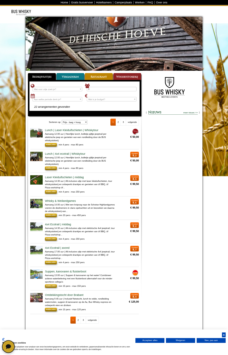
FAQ (150, 2)
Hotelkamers (104, 2)
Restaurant (99, 77)
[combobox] (57, 89)
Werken (140, 2)
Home (64, 2)
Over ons (161, 2)
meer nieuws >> (190, 112)
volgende (132, 122)
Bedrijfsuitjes (41, 77)
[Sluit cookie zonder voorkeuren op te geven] (224, 334)
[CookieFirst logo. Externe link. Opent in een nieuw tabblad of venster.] (3, 339)
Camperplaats (123, 2)
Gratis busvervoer (82, 2)
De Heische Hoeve (26, 8)
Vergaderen (70, 77)
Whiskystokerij (127, 77)
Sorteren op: (55, 122)
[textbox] (57, 89)
